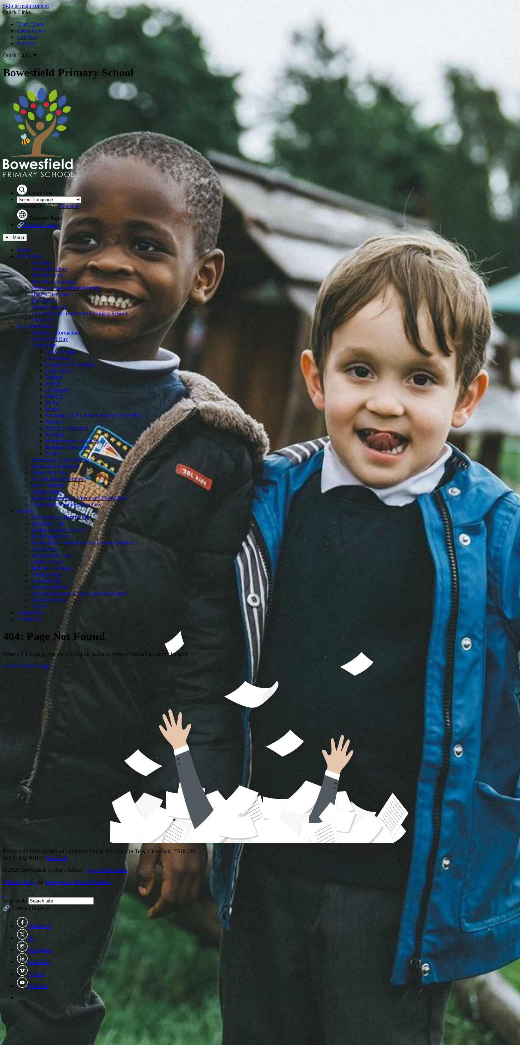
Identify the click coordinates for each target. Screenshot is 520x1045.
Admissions (30, 613)
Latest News (31, 31)
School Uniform (49, 587)
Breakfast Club (48, 524)
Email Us (57, 858)
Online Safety (46, 562)
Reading (54, 434)
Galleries (27, 37)
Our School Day (49, 339)
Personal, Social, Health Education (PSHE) (93, 415)
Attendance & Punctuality (60, 460)
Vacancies (42, 320)
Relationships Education (72, 441)
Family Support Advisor (58, 530)
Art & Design (60, 352)
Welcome (41, 263)
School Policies (48, 600)
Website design (19, 882)
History (53, 396)
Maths (52, 403)
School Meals (46, 581)
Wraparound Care (51, 555)
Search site (15, 901)
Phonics (54, 422)
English (53, 377)
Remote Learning (50, 568)
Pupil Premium (47, 485)
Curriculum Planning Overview (66, 504)
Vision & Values (49, 269)
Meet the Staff (47, 275)
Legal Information (107, 870)
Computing (57, 358)
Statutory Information (55, 333)
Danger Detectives (52, 294)
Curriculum (44, 345)
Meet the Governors (53, 282)
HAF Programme (50, 536)
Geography (57, 390)
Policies (25, 43)
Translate (69, 206)
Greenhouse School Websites (77, 882)
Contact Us (29, 619)
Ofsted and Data (49, 473)
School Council (48, 307)
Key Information (35, 326)
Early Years (58, 371)
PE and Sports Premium (58, 479)
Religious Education (68, 447)
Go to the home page (26, 666)
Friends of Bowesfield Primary (65, 288)
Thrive (38, 606)
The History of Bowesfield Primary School (79, 313)
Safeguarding (46, 492)
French (53, 384)
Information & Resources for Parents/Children (82, 543)
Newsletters (44, 549)
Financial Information (55, 466)
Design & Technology (70, 364)
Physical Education (66, 428)
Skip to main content (26, 6)
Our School (30, 256)
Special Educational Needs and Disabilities (79, 498)
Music (52, 409)
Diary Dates (30, 24)
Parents (25, 511)
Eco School (44, 301)
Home (24, 250)
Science (54, 454)
